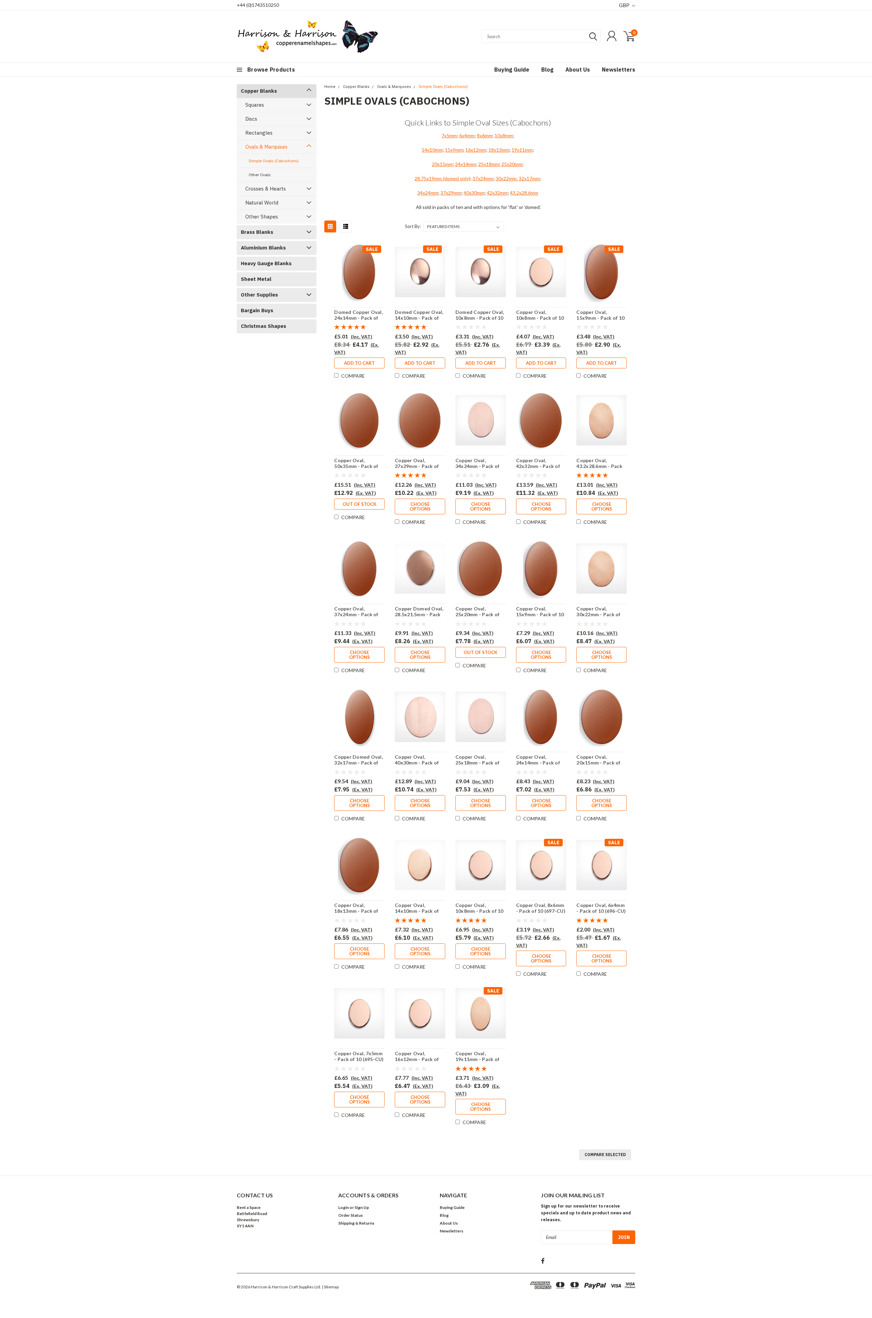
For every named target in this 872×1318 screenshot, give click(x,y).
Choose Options (420, 506)
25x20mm (511, 164)
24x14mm (465, 164)
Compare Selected (605, 1154)
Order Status (350, 1215)
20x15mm (442, 164)
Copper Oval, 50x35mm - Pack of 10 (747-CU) (356, 466)
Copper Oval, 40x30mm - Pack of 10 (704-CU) (417, 763)
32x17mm (529, 178)
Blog (547, 69)
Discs (251, 119)
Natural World (261, 202)
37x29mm (450, 193)
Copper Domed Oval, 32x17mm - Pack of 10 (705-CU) (358, 763)
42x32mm (497, 193)
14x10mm (432, 150)
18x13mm (498, 150)
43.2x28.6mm (524, 193)
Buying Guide (511, 69)
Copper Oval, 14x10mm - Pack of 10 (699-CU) (417, 911)
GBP (624, 5)
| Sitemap (330, 1286)
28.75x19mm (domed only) (442, 178)
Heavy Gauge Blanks (266, 263)
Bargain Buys (257, 310)
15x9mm (454, 150)
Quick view (359, 273)
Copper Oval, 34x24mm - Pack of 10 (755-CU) (477, 466)
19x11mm (522, 150)
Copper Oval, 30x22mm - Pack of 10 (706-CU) (598, 614)
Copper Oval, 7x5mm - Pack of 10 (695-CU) (359, 1056)
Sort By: (413, 226)
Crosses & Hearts (265, 188)
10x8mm (504, 135)
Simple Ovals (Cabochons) (274, 160)
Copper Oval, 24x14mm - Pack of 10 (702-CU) (538, 763)
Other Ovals (260, 174)
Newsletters (618, 69)
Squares (254, 105)
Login (343, 1207)
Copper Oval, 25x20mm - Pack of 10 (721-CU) (477, 614)
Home (330, 87)
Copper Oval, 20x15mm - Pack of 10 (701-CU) (598, 763)
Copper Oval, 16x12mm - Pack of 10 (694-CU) (417, 1059)
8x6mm (484, 135)
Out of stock (359, 504)
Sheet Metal (256, 279)
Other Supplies (259, 294)
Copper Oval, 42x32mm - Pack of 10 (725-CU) (538, 466)
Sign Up (362, 1207)
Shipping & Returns (356, 1223)
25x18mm (488, 164)
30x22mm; (507, 178)
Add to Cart (359, 363)
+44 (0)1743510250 (258, 5)
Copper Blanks (259, 91)
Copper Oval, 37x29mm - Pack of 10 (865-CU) (417, 466)
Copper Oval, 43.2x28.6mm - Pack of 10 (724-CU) (599, 466)
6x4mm (466, 135)
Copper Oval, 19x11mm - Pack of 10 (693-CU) (477, 1059)
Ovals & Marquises (266, 146)
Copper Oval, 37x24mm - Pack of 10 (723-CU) (356, 614)
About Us (577, 69)
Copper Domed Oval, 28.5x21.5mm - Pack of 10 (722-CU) (419, 614)
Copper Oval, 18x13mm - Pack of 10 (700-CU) (356, 911)
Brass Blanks (257, 232)
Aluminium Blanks (263, 247)
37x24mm (482, 178)
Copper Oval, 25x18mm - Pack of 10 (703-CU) (477, 763)
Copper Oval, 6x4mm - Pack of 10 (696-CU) (601, 908)
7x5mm (449, 135)
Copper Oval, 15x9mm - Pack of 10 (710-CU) (540, 614)
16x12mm (475, 150)
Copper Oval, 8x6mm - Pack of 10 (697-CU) (540, 908)
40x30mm (474, 193)
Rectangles (258, 133)
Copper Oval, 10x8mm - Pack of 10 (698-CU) (479, 911)
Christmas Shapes (263, 326)
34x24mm (427, 193)
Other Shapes (261, 216)
